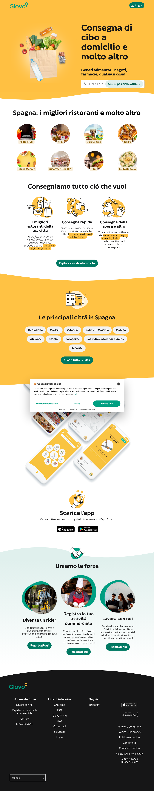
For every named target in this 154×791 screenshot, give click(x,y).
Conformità (129, 742)
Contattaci (59, 726)
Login (59, 737)
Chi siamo (59, 704)
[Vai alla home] (19, 5)
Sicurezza (59, 731)
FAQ (59, 710)
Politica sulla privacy (129, 731)
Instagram (94, 704)
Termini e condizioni (129, 726)
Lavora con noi (24, 704)
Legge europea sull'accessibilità (129, 760)
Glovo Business (24, 723)
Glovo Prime (60, 715)
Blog (59, 720)
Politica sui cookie (129, 737)
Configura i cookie (129, 748)
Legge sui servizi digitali (129, 753)
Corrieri (24, 718)
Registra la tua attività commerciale (24, 712)
